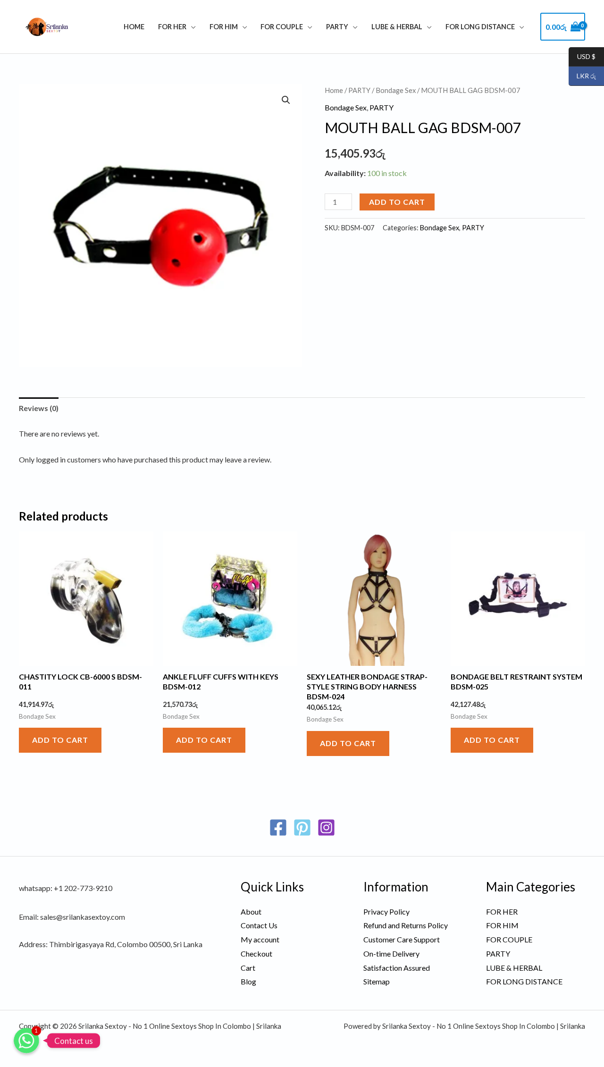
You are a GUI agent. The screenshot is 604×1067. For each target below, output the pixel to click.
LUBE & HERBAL (396, 27)
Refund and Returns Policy (405, 925)
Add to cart (397, 201)
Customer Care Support (401, 939)
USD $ (582, 56)
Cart (248, 967)
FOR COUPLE (281, 27)
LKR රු (582, 76)
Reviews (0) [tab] (39, 407)
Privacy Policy (386, 911)
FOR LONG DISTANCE (480, 27)
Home (134, 27)
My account (260, 939)
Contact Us (259, 925)
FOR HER (172, 27)
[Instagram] (326, 827)
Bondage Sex (396, 90)
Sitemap (376, 981)
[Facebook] (278, 827)
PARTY (337, 27)
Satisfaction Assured (396, 967)
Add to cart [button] (60, 739)
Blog (248, 981)
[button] (285, 100)
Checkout (256, 953)
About (251, 911)
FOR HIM (224, 27)
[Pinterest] (302, 827)
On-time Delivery (391, 953)
